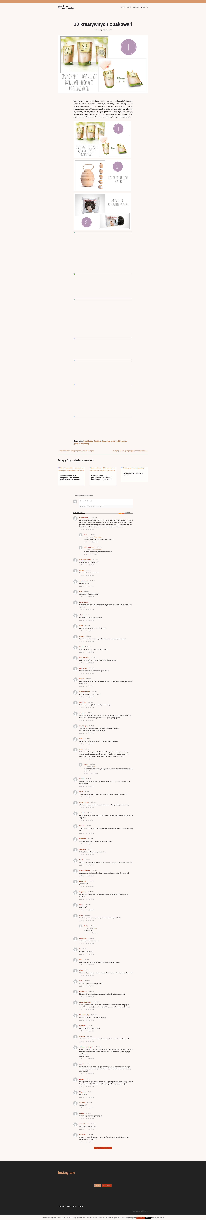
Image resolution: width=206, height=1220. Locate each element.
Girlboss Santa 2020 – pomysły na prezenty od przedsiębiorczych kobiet (70, 477)
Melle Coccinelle (84, 691)
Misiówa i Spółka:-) (85, 1002)
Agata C (81, 1113)
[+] (102, 506)
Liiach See (82, 702)
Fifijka (81, 570)
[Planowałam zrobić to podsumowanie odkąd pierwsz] (125, 1182)
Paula (86, 535)
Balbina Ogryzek (84, 870)
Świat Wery (83, 938)
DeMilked (97, 441)
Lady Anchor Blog (85, 559)
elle (80, 591)
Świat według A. (84, 517)
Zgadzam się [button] (140, 1217)
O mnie (129, 7)
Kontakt (136, 7)
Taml (81, 860)
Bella (81, 981)
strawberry (83, 991)
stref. (81, 749)
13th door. (82, 849)
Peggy (81, 738)
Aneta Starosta (84, 1124)
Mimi (81, 625)
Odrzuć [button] (148, 1217)
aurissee (82, 1102)
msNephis (82, 1025)
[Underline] (85, 506)
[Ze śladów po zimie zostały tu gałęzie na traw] (96, 1182)
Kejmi (81, 791)
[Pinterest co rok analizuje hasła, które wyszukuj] (140, 1182)
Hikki (81, 904)
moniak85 (82, 838)
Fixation (82, 1036)
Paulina (81, 779)
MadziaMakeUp (84, 1015)
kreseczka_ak (83, 602)
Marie (81, 915)
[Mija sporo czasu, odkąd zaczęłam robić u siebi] (81, 1182)
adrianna (82, 813)
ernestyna (82, 1134)
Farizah (81, 679)
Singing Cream (84, 802)
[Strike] (87, 506)
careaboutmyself (89, 547)
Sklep (123, 7)
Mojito (81, 636)
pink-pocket (83, 668)
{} (100, 506)
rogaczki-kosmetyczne (86, 1047)
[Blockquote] (94, 506)
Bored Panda (88, 441)
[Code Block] (96, 506)
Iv (80, 949)
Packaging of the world (111, 441)
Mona (81, 970)
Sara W (81, 1064)
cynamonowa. (83, 581)
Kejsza (81, 1079)
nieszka (81, 615)
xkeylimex (82, 713)
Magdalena (82, 892)
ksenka (81, 826)
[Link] (98, 506)
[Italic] (82, 506)
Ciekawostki (107, 30)
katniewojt (82, 881)
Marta (81, 647)
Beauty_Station (84, 657)
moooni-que (83, 726)
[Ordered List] (89, 506)
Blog (143, 7)
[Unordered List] (91, 506)
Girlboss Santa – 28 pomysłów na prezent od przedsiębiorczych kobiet (101, 477)
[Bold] (80, 506)
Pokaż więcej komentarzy (103, 1147)
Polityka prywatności (64, 1206)
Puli (80, 959)
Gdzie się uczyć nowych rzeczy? (133, 474)
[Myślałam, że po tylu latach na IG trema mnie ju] (66, 1182)
